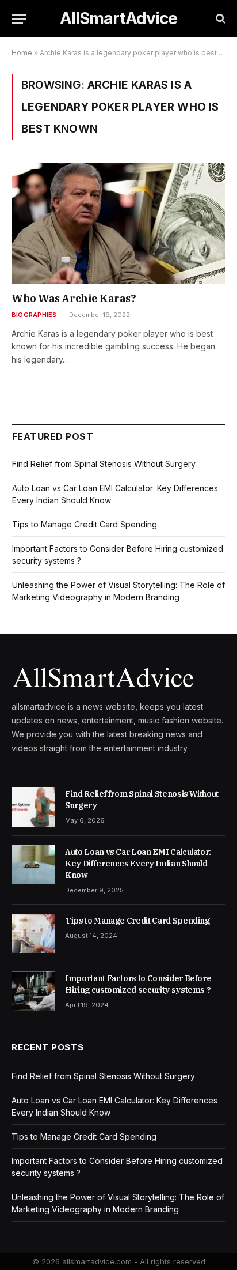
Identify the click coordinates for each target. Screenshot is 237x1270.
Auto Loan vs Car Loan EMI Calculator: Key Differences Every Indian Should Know (138, 863)
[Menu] (19, 19)
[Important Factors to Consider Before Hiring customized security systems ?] (33, 991)
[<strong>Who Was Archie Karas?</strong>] (118, 223)
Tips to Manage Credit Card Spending (84, 524)
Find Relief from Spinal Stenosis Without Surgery (104, 464)
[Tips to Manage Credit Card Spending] (33, 933)
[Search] (219, 19)
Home (22, 52)
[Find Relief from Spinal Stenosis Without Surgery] (33, 806)
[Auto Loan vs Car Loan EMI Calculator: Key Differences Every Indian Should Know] (33, 864)
